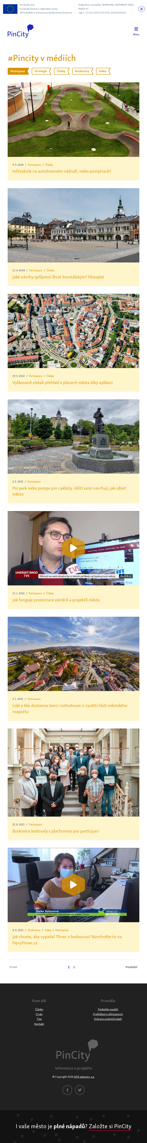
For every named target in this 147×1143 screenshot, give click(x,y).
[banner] (20, 31)
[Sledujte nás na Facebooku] (67, 1090)
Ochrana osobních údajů (108, 1019)
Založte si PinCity (110, 1127)
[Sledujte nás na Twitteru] (80, 1090)
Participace (34, 165)
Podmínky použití (108, 1009)
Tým (39, 1019)
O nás (39, 1014)
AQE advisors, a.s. (84, 1077)
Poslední (131, 967)
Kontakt (39, 1024)
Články (49, 165)
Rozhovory (34, 930)
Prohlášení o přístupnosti (108, 1014)
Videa (48, 930)
